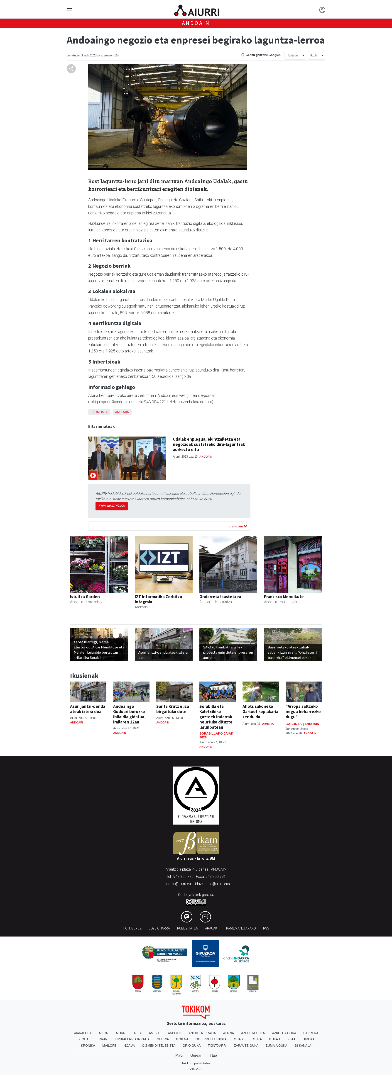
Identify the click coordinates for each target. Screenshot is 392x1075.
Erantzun (236, 526)
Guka (257, 1039)
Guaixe (240, 1039)
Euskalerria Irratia (132, 1039)
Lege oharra (159, 928)
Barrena (310, 1033)
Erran (102, 1039)
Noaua (129, 1045)
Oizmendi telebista (158, 1045)
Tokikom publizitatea (196, 1063)
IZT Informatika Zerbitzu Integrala (158, 599)
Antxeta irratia (202, 1033)
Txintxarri (217, 1045)
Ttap (213, 1055)
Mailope (109, 1045)
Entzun (293, 55)
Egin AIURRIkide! (111, 506)
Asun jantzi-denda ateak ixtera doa (87, 709)
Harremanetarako (240, 928)
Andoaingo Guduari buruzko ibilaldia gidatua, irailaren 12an (129, 714)
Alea (138, 1033)
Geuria (163, 1039)
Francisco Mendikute (284, 596)
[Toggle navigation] (69, 10)
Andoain (196, 23)
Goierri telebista (211, 1039)
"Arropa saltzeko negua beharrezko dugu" (303, 711)
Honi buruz (132, 928)
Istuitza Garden (85, 596)
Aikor (103, 1033)
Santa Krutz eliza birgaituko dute (172, 709)
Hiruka (308, 1039)
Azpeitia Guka (253, 1033)
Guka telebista (282, 1039)
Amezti (155, 1033)
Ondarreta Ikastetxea (220, 596)
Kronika (88, 1045)
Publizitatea (187, 928)
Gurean (196, 1055)
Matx (179, 1055)
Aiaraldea (82, 1033)
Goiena (182, 1039)
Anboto (174, 1033)
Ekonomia (99, 412)
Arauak (211, 928)
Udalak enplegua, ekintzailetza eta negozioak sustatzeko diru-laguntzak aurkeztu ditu (209, 444)
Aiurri (121, 1033)
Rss (266, 928)
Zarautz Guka (246, 1045)
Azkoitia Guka (284, 1033)
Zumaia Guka (276, 1045)
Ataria (228, 1033)
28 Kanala (302, 1045)
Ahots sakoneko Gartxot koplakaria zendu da (260, 711)
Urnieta (268, 724)
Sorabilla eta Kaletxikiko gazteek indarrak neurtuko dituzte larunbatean (216, 717)
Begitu (83, 1039)
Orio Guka (192, 1045)
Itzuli (313, 55)
